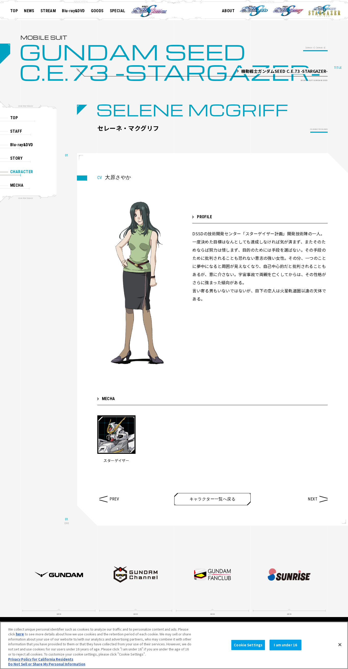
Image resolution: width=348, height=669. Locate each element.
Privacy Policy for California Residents (40, 659)
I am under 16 (285, 645)
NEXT (312, 499)
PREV (114, 499)
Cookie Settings (248, 645)
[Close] (339, 644)
